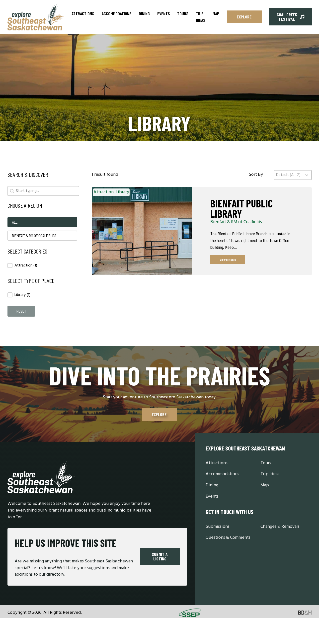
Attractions (83, 13)
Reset (21, 311)
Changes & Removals (280, 527)
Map (216, 13)
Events (163, 13)
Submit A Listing (160, 556)
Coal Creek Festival (287, 17)
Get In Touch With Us (229, 511)
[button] (42, 222)
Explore (244, 16)
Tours (182, 13)
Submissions (218, 527)
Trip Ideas (200, 17)
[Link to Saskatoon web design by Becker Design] (305, 613)
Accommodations (117, 13)
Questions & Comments (228, 537)
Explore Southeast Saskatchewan (245, 448)
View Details (228, 260)
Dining (144, 13)
